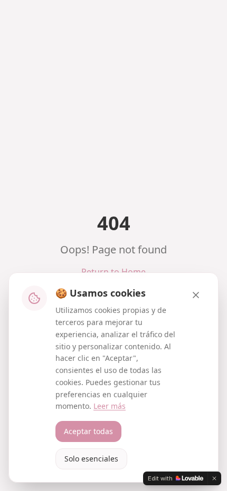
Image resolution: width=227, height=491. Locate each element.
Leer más (109, 406)
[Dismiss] (214, 478)
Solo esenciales (91, 459)
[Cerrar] (195, 295)
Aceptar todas (88, 431)
